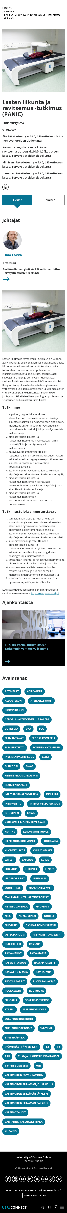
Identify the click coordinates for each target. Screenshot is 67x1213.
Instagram (15, 1180)
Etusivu (7, 7)
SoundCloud (44, 1180)
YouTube (22, 1180)
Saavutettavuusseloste (21, 1190)
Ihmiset (50, 200)
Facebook (8, 1180)
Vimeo (59, 1180)
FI (49, 1207)
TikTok (52, 1180)
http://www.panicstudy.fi (45, 593)
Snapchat (37, 1180)
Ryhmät (9, 11)
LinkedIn (30, 1180)
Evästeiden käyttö (49, 1190)
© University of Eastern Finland (33, 1162)
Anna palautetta (35, 1195)
